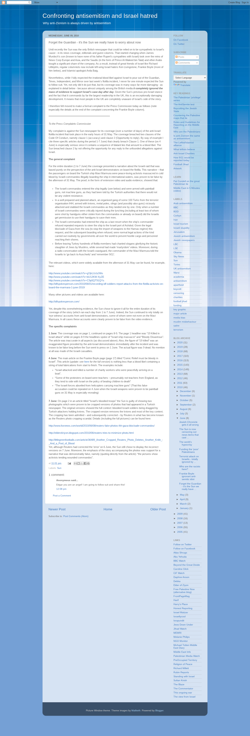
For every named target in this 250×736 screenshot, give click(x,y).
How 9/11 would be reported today (183, 159)
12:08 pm (61, 489)
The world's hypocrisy (185, 443)
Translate (185, 85)
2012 (180, 378)
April (182, 499)
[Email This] (75, 463)
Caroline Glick (180, 569)
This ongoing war (182, 692)
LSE (175, 248)
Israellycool (179, 616)
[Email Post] (69, 463)
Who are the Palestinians (186, 131)
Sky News (178, 256)
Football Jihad (181, 164)
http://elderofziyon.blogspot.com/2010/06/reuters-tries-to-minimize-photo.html (91, 433)
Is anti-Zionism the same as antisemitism (186, 137)
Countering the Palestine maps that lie (186, 116)
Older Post (158, 509)
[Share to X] (82, 463)
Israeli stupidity (181, 228)
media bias (179, 317)
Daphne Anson (181, 577)
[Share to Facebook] (85, 463)
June (183, 418)
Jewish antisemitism (184, 236)
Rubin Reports (181, 672)
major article (180, 313)
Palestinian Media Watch (186, 656)
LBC (175, 244)
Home (108, 509)
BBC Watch (179, 561)
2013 (180, 374)
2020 (180, 342)
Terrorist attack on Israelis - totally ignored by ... (189, 459)
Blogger (159, 710)
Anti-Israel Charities (184, 153)
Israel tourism (180, 224)
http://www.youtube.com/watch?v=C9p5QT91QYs (76, 280)
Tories (176, 264)
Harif (176, 600)
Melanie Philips (181, 637)
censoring (178, 293)
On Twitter (179, 44)
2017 (180, 356)
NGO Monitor (180, 641)
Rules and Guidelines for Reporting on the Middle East (186, 125)
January (184, 508)
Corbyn (177, 215)
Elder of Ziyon (180, 585)
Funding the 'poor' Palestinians (189, 450)
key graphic (179, 309)
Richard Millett (181, 668)
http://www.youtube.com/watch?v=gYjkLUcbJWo (76, 273)
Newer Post (56, 509)
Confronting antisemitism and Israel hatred (100, 15)
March (183, 504)
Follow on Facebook (184, 548)
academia (178, 277)
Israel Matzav (180, 612)
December (186, 391)
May (182, 495)
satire (176, 325)
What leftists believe (184, 149)
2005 (180, 532)
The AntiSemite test (183, 104)
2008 (180, 518)
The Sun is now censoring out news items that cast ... (189, 433)
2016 (180, 360)
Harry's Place (180, 604)
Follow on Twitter (182, 544)
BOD (176, 211)
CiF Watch (179, 573)
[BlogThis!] (78, 463)
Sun (59, 468)
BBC (175, 207)
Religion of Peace (182, 664)
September (186, 404)
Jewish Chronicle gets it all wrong (189, 423)
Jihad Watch (180, 629)
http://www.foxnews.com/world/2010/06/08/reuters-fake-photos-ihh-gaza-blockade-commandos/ (102, 425)
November (186, 395)
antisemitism (180, 281)
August (184, 409)
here (87, 361)
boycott (177, 289)
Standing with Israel (184, 676)
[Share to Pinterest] (88, 463)
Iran (175, 219)
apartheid (178, 285)
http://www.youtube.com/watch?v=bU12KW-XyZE (76, 277)
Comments (184, 62)
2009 (180, 514)
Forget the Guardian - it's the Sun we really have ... (190, 486)
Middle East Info (182, 652)
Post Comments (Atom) (75, 516)
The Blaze (178, 684)
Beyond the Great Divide (186, 565)
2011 (180, 383)
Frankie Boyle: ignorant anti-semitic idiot (187, 476)
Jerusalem (179, 232)
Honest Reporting (182, 608)
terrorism (178, 329)
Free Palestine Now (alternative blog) (184, 590)
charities (177, 297)
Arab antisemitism (183, 203)
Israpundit (178, 620)
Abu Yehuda (180, 556)
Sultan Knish (180, 680)
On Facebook (180, 40)
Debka (176, 581)
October (184, 400)
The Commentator (183, 688)
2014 (180, 369)
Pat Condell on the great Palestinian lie (186, 182)
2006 (180, 527)
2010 (180, 387)
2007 (180, 523)
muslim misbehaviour (184, 321)
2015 (180, 365)
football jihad (180, 301)
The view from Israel (184, 696)
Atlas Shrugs (180, 552)
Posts (181, 57)
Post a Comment (62, 495)
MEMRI (177, 633)
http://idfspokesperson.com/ (64, 301)
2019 (180, 347)
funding (177, 305)
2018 (180, 351)
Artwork (177, 168)
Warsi (176, 272)
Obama (177, 252)
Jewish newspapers (184, 240)
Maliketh (135, 710)
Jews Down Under (183, 624)
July (182, 413)
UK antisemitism (182, 268)
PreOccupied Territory (185, 660)
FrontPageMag (181, 596)
